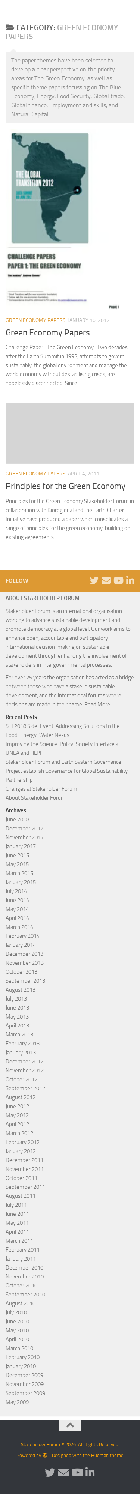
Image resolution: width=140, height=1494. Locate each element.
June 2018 (17, 819)
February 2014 (23, 936)
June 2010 (17, 1321)
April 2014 (17, 918)
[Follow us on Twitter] (94, 580)
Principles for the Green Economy (65, 486)
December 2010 (24, 1267)
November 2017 (25, 837)
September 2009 (25, 1393)
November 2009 (25, 1384)
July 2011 (16, 1205)
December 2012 (24, 1061)
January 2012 (21, 1151)
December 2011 (24, 1160)
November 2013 (25, 963)
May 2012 (17, 1115)
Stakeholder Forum (32, 9)
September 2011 (25, 1187)
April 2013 (17, 1025)
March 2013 (19, 1034)
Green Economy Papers (36, 320)
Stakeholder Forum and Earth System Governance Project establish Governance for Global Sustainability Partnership (67, 771)
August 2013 (20, 989)
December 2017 (24, 828)
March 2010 (19, 1348)
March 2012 (19, 1133)
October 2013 (21, 971)
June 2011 (17, 1214)
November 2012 (25, 1070)
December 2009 (24, 1375)
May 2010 (17, 1330)
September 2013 (25, 980)
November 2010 (25, 1276)
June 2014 (17, 900)
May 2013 (17, 1016)
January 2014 (21, 945)
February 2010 (23, 1357)
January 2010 (21, 1366)
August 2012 (20, 1097)
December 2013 (24, 954)
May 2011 (17, 1222)
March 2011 (19, 1240)
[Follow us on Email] (106, 580)
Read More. (97, 704)
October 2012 (21, 1079)
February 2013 (23, 1043)
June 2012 (17, 1106)
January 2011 (21, 1258)
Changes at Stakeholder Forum (41, 788)
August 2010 (20, 1303)
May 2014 (17, 909)
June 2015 (17, 855)
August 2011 (20, 1196)
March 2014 (19, 927)
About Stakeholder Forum (36, 797)
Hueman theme (107, 1455)
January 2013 (21, 1052)
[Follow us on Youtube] (117, 580)
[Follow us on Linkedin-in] (129, 580)
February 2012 (23, 1142)
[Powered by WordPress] (44, 1455)
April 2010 (17, 1339)
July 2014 (16, 891)
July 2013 (16, 998)
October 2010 (21, 1285)
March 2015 (19, 873)
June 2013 (17, 1007)
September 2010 (25, 1294)
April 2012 (17, 1124)
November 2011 (25, 1169)
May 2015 (17, 864)
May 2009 (17, 1402)
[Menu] (130, 9)
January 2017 (21, 846)
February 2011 (23, 1249)
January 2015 (21, 882)
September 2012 (25, 1088)
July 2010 (16, 1312)
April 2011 (17, 1231)
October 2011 (21, 1178)
